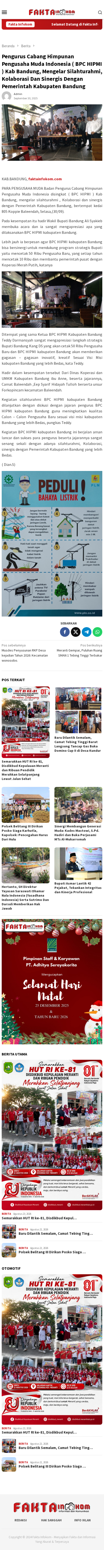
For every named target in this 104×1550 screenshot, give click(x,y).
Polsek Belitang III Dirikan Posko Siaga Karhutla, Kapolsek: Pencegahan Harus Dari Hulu (25, 832)
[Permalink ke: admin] (6, 96)
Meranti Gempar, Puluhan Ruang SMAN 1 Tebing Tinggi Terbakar (79, 650)
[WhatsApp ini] (97, 632)
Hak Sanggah (51, 1520)
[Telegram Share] (86, 632)
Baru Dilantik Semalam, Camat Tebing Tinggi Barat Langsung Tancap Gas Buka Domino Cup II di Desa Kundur (77, 744)
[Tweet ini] (76, 632)
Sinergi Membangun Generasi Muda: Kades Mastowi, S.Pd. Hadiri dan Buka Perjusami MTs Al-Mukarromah (77, 832)
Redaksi (21, 1520)
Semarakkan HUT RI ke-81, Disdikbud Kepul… (39, 1218)
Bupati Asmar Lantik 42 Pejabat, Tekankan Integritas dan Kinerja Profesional (78, 887)
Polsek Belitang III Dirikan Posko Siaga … (52, 1252)
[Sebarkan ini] (65, 632)
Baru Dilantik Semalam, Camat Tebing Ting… (56, 1233)
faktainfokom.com (45, 178)
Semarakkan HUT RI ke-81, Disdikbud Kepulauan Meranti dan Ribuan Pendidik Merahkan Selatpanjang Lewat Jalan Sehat (25, 770)
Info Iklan (82, 1520)
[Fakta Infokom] (52, 11)
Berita (6, 1213)
